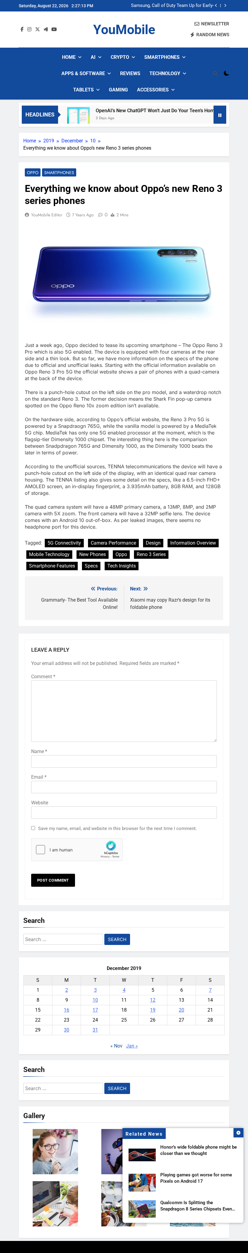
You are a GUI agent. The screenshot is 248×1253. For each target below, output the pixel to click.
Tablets (83, 90)
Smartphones (162, 57)
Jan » (132, 1046)
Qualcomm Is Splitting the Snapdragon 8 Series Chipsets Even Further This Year (196, 1209)
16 (66, 1010)
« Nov (116, 1046)
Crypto (120, 57)
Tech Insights (121, 566)
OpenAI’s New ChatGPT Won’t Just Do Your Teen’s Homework (148, 110)
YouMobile (124, 29)
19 (152, 1010)
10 (95, 1000)
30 (66, 1030)
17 (95, 1010)
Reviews (130, 73)
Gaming (118, 90)
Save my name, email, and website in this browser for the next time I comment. (117, 828)
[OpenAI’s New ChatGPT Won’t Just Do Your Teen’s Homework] (65, 118)
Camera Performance (113, 543)
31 (95, 1030)
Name (39, 751)
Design (153, 543)
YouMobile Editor (46, 215)
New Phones (92, 554)
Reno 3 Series (151, 554)
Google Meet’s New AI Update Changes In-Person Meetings (171, 5)
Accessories (153, 90)
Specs (91, 566)
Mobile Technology (49, 554)
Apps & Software (83, 73)
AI (93, 57)
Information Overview (193, 543)
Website (39, 803)
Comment (43, 676)
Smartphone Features (52, 566)
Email (39, 777)
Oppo (32, 173)
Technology (164, 73)
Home (69, 57)
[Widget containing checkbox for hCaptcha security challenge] (76, 849)
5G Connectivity (64, 543)
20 (181, 1010)
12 (152, 1000)
